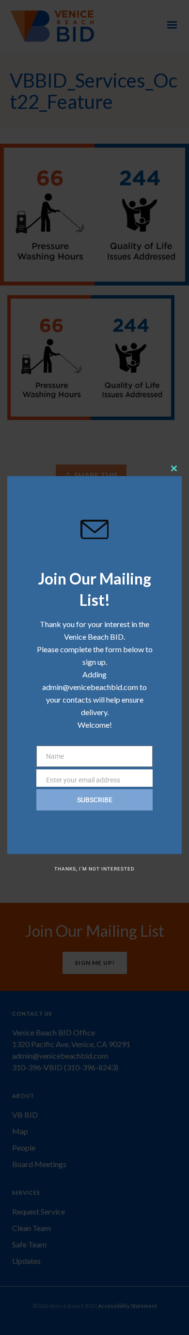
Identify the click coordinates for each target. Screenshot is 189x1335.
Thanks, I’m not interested (94, 868)
